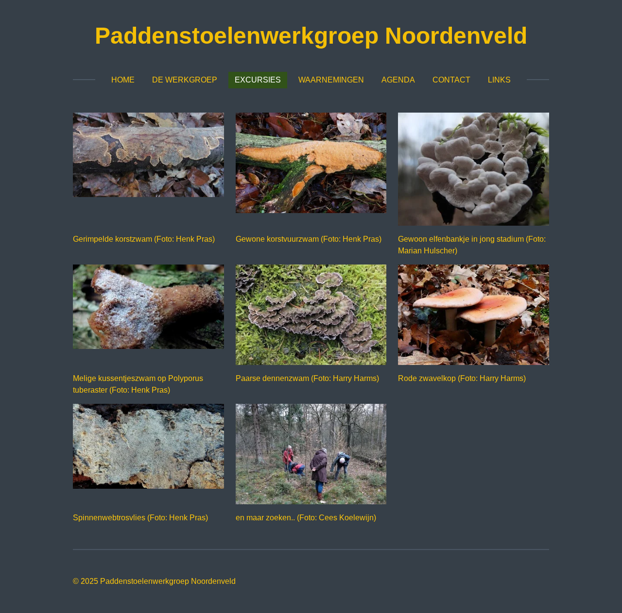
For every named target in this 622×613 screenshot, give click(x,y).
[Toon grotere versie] (148, 155)
